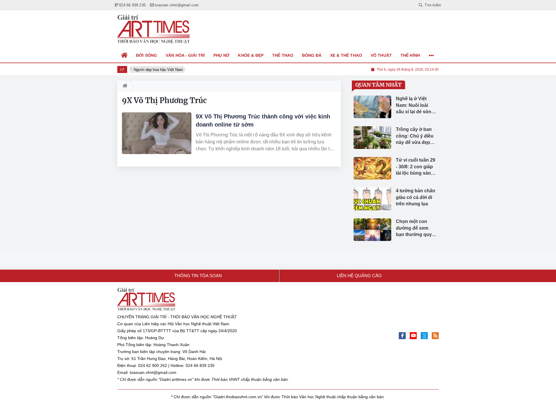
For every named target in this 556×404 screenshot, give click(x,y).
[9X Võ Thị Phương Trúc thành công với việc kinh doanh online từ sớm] (156, 133)
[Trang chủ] (124, 55)
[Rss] (435, 335)
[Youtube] (413, 335)
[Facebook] (402, 335)
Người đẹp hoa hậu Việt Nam (157, 69)
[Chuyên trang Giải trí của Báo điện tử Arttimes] (153, 29)
